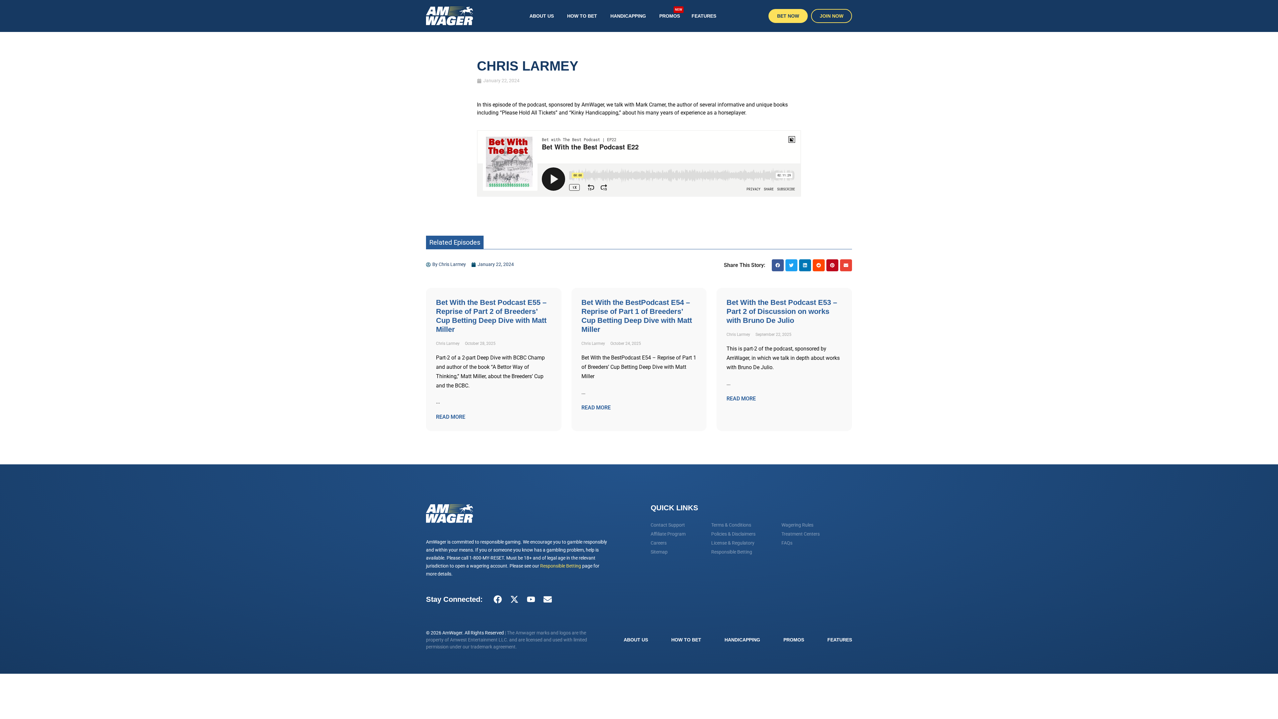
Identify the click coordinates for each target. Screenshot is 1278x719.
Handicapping (628, 16)
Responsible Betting (560, 566)
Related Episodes (454, 242)
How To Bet (582, 16)
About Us (542, 16)
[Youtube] (531, 599)
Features (704, 16)
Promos (670, 13)
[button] (778, 265)
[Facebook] (497, 599)
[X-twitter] (514, 599)
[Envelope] (547, 599)
